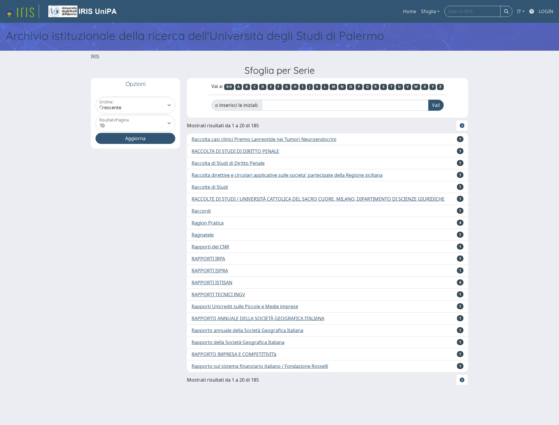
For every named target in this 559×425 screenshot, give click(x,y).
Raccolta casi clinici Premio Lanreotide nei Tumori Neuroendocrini (264, 139)
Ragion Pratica (208, 223)
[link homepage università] (83, 11)
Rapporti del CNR (210, 247)
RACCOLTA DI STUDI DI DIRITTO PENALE (235, 151)
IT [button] (519, 11)
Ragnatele (203, 235)
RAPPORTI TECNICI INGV (218, 294)
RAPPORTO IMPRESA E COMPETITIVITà (234, 354)
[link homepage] (21, 11)
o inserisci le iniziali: (236, 105)
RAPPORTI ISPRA (210, 270)
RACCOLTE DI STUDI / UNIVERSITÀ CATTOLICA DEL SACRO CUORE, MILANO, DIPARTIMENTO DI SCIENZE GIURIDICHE (318, 199)
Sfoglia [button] (428, 11)
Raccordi (201, 211)
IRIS (95, 56)
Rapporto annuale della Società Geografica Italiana (247, 330)
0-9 (229, 86)
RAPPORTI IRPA (208, 258)
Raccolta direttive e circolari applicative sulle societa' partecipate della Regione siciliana (287, 175)
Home (409, 11)
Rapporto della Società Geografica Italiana (238, 342)
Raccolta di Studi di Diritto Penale (228, 163)
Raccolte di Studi (210, 187)
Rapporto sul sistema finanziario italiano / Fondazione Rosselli (260, 366)
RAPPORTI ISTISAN (212, 282)
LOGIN (546, 11)
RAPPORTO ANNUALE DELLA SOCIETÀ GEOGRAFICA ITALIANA (258, 318)
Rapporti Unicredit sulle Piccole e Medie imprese (245, 306)
